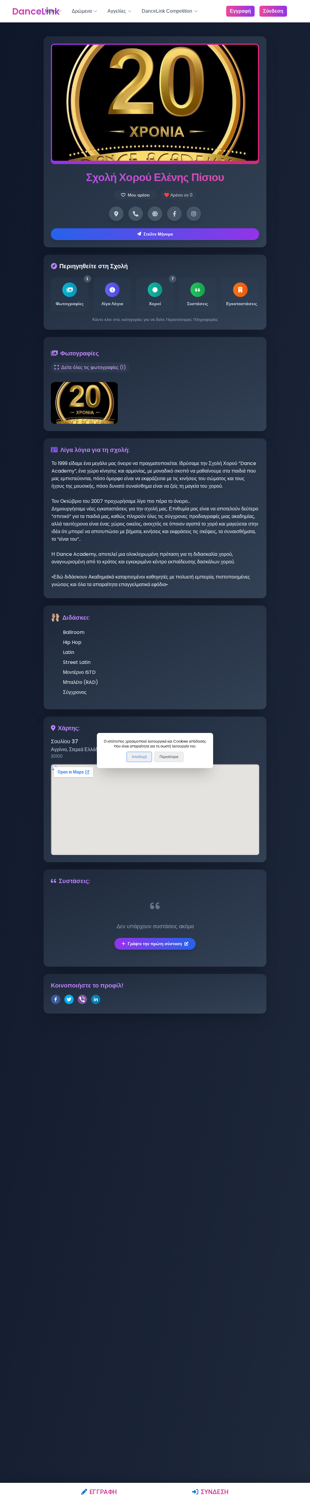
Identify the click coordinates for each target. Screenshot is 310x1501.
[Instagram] (193, 213)
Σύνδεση (215, 1492)
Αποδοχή (139, 757)
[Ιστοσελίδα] (155, 213)
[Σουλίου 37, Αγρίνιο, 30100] (116, 213)
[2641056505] (135, 213)
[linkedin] (96, 1000)
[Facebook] (174, 213)
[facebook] (56, 1000)
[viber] (82, 1000)
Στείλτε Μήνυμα (158, 234)
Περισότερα (169, 757)
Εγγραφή (103, 1492)
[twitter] (69, 1000)
